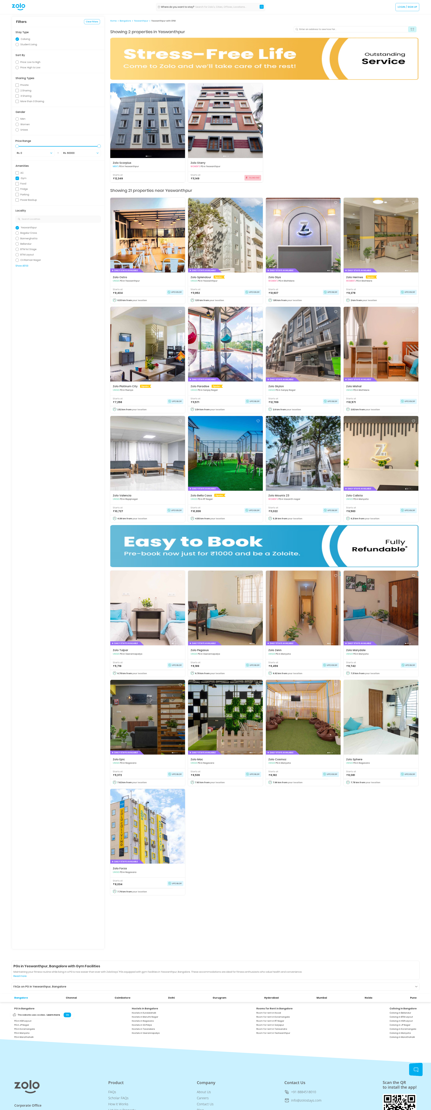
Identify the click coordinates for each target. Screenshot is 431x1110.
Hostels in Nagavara (143, 1020)
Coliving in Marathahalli (402, 1037)
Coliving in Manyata (400, 1033)
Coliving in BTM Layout (401, 1016)
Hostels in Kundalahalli (144, 1012)
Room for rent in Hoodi (268, 1012)
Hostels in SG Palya (142, 1025)
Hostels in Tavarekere (143, 1029)
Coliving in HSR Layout (401, 1020)
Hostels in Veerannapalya (146, 1033)
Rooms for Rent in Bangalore (274, 1008)
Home (113, 21)
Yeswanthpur (141, 21)
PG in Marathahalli (24, 1037)
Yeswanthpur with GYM (163, 21)
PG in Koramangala (24, 1029)
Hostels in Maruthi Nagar (145, 1016)
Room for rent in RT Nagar (270, 1020)
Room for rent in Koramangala (273, 1016)
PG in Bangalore (24, 1008)
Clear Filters (92, 21)
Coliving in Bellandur (400, 1012)
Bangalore (125, 21)
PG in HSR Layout (22, 1020)
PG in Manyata (21, 1033)
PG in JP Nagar (21, 1025)
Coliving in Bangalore (403, 1008)
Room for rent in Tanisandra (271, 1029)
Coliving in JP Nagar (400, 1025)
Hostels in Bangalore (145, 1008)
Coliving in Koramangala (403, 1029)
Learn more (53, 1014)
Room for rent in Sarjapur (270, 1025)
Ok (67, 1014)
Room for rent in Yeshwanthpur (273, 1033)
